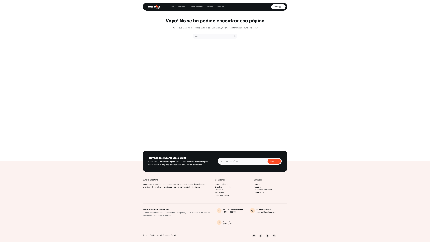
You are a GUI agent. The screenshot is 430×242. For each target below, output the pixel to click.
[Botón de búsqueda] (235, 36)
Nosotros (257, 187)
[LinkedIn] (267, 236)
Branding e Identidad (223, 187)
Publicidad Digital (222, 195)
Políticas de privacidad (263, 190)
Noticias (210, 7)
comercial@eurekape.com (265, 212)
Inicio (172, 7)
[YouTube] (274, 236)
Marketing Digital (221, 184)
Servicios (181, 7)
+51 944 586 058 (229, 212)
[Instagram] (260, 236)
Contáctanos (259, 192)
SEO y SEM (219, 192)
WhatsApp (277, 7)
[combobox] (213, 36)
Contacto (220, 7)
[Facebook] (254, 236)
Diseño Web (220, 190)
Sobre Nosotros (197, 7)
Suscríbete (274, 161)
